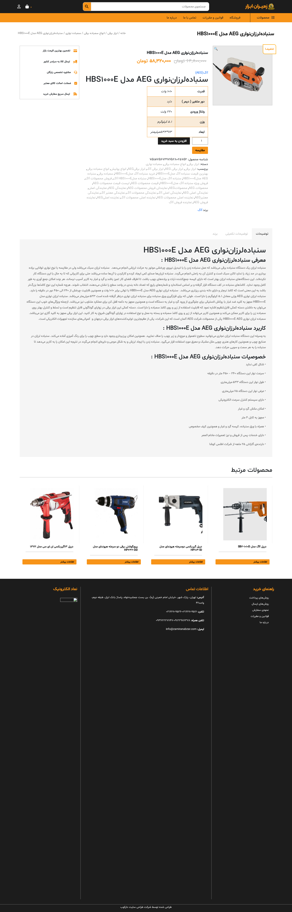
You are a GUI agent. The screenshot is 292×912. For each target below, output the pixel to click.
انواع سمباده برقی (94, 33)
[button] (216, 49)
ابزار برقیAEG (136, 169)
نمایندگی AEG (117, 188)
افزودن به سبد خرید (174, 141)
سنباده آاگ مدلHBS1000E (164, 178)
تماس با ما (189, 18)
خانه (123, 33)
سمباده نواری (73, 33)
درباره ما (172, 18)
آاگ (200, 210)
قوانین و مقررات (213, 18)
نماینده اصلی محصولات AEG (175, 197)
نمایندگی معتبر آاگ (112, 193)
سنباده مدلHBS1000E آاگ (130, 178)
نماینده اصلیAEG (108, 197)
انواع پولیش (118, 169)
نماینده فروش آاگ (180, 202)
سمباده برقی (105, 174)
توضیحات (262, 234)
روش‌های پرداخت (259, 598)
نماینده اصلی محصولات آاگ (138, 197)
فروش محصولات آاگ (98, 178)
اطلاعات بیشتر (260, 561)
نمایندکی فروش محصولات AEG (147, 188)
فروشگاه (235, 18)
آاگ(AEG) (201, 73)
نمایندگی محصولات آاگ (141, 193)
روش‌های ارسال (260, 604)
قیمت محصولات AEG (145, 183)
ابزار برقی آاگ (155, 169)
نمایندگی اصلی (97, 188)
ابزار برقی (112, 33)
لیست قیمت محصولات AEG (111, 183)
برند (215, 234)
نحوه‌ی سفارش (260, 610)
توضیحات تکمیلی (236, 234)
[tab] (262, 233)
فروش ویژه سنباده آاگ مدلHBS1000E (184, 183)
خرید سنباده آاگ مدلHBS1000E (135, 174)
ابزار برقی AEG (174, 169)
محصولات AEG (198, 188)
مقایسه (200, 150)
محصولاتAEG (178, 188)
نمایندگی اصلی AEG (195, 193)
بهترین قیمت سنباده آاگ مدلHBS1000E (182, 174)
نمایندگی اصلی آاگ (169, 193)
